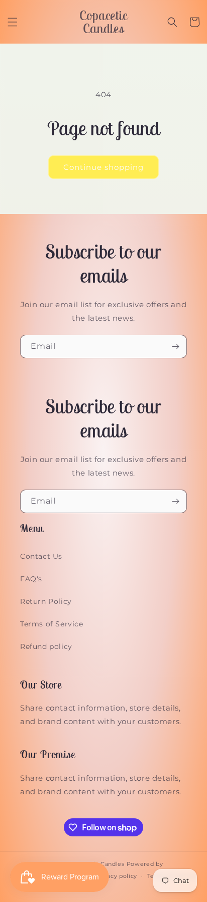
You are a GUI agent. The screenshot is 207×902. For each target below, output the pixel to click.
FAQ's (31, 578)
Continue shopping (103, 167)
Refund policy (46, 646)
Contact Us (41, 556)
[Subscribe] (175, 346)
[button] (13, 22)
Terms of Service (51, 623)
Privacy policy (116, 875)
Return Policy (46, 601)
